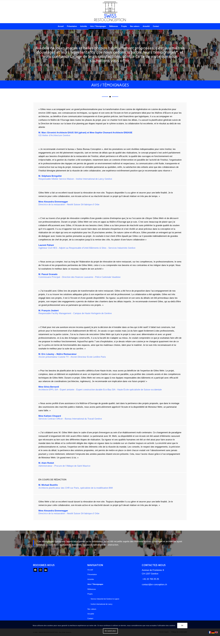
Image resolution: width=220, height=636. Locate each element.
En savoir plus (110, 631)
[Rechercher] (162, 26)
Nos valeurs (91, 609)
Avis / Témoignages (95, 584)
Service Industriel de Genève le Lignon (105, 599)
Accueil (90, 570)
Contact (90, 618)
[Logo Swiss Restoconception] (110, 11)
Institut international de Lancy (101, 604)
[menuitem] (60, 26)
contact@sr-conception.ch (154, 584)
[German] (213, 632)
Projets (90, 594)
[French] (209, 632)
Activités (90, 579)
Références (91, 589)
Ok (182, 625)
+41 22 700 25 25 (150, 579)
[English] (216, 632)
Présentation (92, 574)
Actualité (90, 614)
